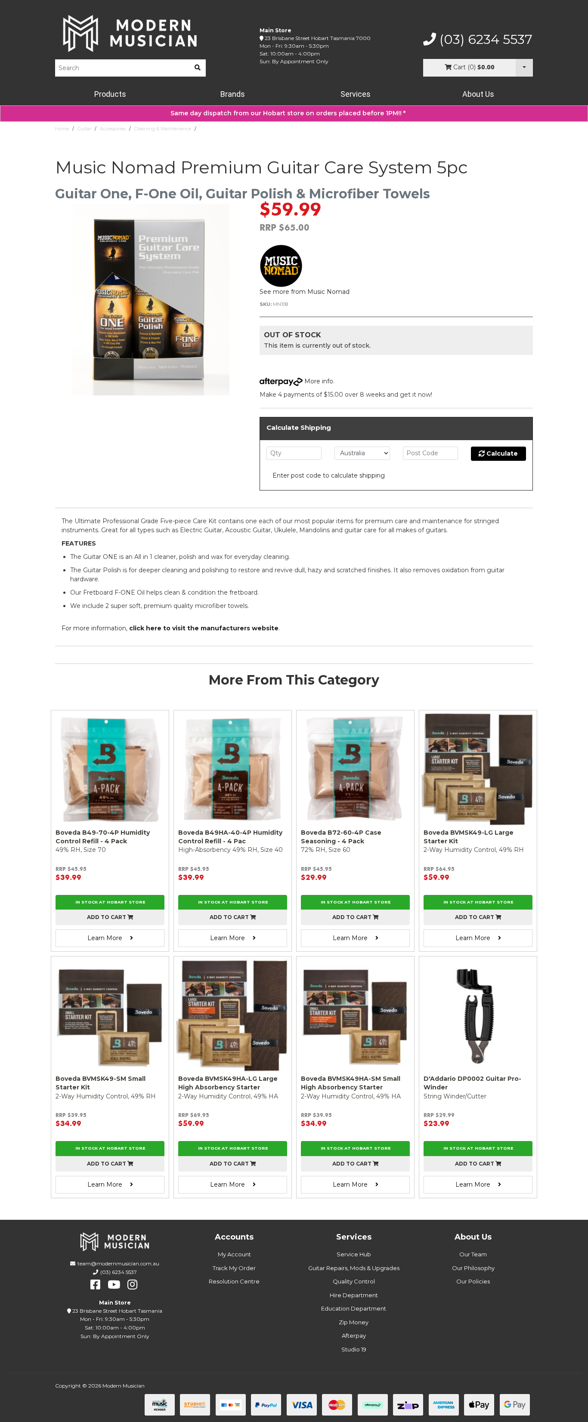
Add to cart (107, 917)
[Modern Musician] (130, 33)
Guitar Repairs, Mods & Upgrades (353, 1268)
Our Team (473, 1254)
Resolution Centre (234, 1281)
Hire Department (354, 1295)
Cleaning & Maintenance (162, 129)
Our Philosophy (473, 1268)
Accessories (113, 129)
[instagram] (132, 1285)
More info (318, 381)
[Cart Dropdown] (524, 68)
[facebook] (95, 1285)
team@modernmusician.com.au (118, 1263)
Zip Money (353, 1322)
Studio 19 (353, 1349)
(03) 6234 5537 (484, 39)
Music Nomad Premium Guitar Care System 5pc (254, 129)
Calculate (501, 453)
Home (62, 129)
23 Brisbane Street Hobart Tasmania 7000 (318, 38)
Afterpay (354, 1335)
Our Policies (473, 1281)
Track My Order (234, 1268)
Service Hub (354, 1254)
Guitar (84, 129)
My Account (234, 1254)
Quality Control (354, 1281)
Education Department (353, 1308)
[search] (197, 68)
